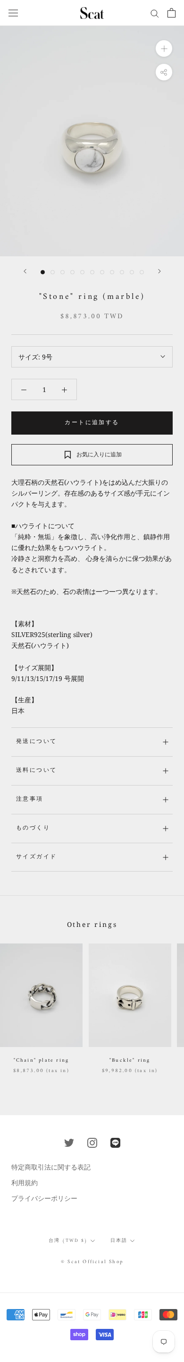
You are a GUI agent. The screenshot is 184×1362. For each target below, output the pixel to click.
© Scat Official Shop (92, 1261)
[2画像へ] (52, 272)
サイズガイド (36, 857)
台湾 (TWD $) (68, 1241)
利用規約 (24, 1182)
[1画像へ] (43, 272)
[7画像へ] (102, 272)
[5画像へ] (82, 272)
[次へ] (159, 271)
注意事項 (29, 799)
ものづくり (33, 828)
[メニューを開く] (13, 13)
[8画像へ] (112, 272)
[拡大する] (164, 48)
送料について (36, 771)
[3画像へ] (62, 272)
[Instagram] (92, 1142)
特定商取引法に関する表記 (51, 1166)
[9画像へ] (122, 272)
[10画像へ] (132, 272)
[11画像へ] (142, 272)
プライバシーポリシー (44, 1198)
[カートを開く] (171, 12)
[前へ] (25, 271)
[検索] (155, 13)
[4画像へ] (72, 272)
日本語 (118, 1241)
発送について (36, 742)
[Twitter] (69, 1142)
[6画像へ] (92, 272)
